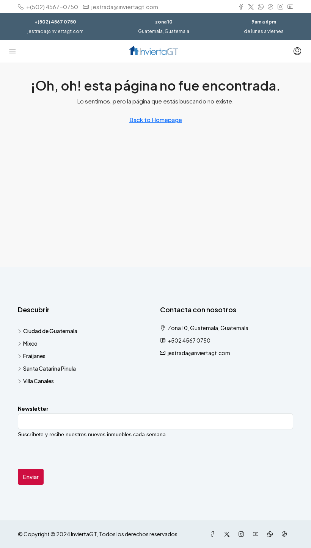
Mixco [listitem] (30, 343)
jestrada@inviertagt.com (55, 31)
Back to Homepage (155, 119)
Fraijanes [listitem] (34, 355)
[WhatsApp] (271, 534)
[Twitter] (228, 534)
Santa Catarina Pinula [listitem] (49, 368)
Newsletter (33, 408)
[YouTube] (257, 534)
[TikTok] (286, 534)
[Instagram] (243, 534)
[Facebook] (214, 534)
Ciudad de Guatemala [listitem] (50, 330)
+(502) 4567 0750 (55, 22)
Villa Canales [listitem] (38, 380)
